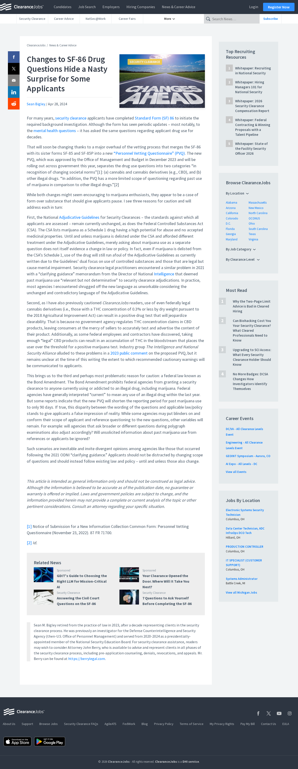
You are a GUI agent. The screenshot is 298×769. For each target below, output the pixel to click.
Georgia (231, 234)
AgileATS (110, 724)
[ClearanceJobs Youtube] (279, 713)
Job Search (87, 6)
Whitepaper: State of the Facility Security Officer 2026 (251, 148)
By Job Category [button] (238, 249)
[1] (29, 526)
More (168, 19)
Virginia (253, 239)
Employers (111, 6)
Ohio (252, 224)
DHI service (191, 762)
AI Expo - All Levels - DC (241, 464)
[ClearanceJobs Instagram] (289, 713)
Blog (145, 724)
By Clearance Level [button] (240, 259)
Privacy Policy (163, 724)
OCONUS (254, 218)
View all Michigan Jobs (241, 593)
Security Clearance (32, 19)
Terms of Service (191, 724)
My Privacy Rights (222, 724)
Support (27, 724)
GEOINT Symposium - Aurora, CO (248, 456)
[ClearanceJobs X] (268, 713)
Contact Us (268, 724)
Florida (230, 229)
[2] (29, 542)
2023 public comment (129, 353)
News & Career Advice (178, 6)
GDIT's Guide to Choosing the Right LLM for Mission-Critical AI (82, 581)
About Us (9, 724)
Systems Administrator (241, 579)
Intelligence (164, 274)
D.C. (228, 224)
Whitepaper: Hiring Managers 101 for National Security (249, 87)
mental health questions (55, 130)
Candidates (62, 6)
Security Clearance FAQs (81, 724)
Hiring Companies (140, 6)
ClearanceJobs (36, 45)
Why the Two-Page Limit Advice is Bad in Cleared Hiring (252, 306)
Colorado (232, 218)
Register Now (279, 7)
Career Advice (64, 19)
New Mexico (256, 208)
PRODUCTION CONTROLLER (244, 547)
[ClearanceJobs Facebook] (258, 713)
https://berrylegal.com (86, 658)
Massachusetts (258, 203)
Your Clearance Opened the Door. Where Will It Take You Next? (165, 581)
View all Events (236, 472)
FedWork (129, 724)
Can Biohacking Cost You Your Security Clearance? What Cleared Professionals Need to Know (252, 330)
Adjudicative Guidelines (79, 217)
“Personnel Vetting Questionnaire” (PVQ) (149, 153)
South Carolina (258, 229)
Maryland (231, 239)
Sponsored (63, 570)
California (232, 213)
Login (253, 6)
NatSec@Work (96, 19)
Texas (252, 234)
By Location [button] (235, 193)
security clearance (70, 118)
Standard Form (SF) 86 (154, 118)
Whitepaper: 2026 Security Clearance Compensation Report (252, 106)
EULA (285, 724)
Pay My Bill (247, 724)
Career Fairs (127, 19)
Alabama (231, 203)
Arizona (231, 208)
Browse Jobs (48, 724)
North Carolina (258, 213)
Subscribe (270, 19)
